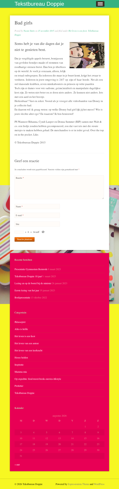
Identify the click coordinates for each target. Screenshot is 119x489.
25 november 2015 (46, 30)
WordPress (99, 484)
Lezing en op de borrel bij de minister (33, 283)
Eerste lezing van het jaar (27, 290)
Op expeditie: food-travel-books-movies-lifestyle (38, 378)
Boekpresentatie (22, 297)
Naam (19, 206)
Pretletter (19, 385)
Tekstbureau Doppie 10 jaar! (28, 276)
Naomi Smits (29, 30)
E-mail (20, 215)
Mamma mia (21, 371)
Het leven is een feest (77, 30)
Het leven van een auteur (27, 343)
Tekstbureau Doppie (39, 4)
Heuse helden (21, 357)
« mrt (17, 464)
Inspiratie (19, 364)
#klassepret (20, 321)
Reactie (20, 177)
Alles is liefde (21, 329)
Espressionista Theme (78, 484)
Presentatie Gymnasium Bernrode (31, 269)
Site (17, 224)
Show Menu (100, 3)
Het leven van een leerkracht (28, 350)
